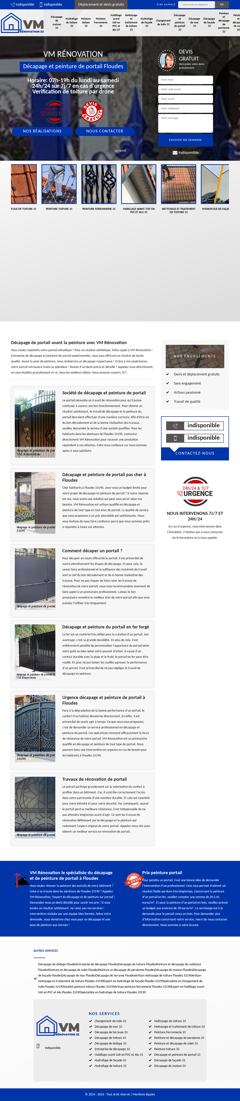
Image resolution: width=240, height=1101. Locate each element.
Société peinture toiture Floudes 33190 (89, 987)
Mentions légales (144, 1094)
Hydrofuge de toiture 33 (72, 23)
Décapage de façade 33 (209, 23)
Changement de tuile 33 (163, 22)
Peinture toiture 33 (86, 23)
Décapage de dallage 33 (110, 1043)
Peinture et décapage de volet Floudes (73, 970)
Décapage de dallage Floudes (57, 964)
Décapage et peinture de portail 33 (179, 22)
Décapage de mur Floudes (79, 975)
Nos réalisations (42, 131)
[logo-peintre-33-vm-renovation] (22, 22)
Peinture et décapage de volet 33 (176, 1043)
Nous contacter (105, 131)
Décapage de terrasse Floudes (115, 975)
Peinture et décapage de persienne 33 (223, 22)
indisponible (25, 5)
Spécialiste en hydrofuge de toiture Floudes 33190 (113, 992)
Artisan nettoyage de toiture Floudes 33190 (163, 975)
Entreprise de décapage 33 (112, 1049)
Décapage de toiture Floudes (137, 964)
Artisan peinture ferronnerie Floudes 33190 (142, 987)
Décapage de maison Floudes (174, 970)
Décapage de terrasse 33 (111, 1032)
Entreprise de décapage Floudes (97, 964)
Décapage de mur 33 (194, 23)
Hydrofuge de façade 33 (147, 23)
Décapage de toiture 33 (110, 1038)
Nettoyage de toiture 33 (170, 1021)
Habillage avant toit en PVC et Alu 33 (116, 22)
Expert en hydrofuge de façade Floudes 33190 (133, 981)
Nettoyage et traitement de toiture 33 (131, 22)
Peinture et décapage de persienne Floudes (126, 970)
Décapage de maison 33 (56, 22)
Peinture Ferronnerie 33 (100, 23)
